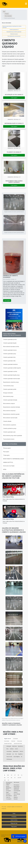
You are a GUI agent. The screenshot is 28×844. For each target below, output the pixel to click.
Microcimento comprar (9, 403)
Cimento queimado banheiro (10, 364)
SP (14, 775)
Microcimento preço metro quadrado (12, 435)
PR (18, 775)
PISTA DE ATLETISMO (8, 466)
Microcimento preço (8, 396)
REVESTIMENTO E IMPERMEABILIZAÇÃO (13, 459)
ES (11, 775)
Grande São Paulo (8, 743)
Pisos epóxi (6, 451)
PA (8, 780)
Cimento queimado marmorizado (11, 378)
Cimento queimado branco (10, 350)
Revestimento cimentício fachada (11, 407)
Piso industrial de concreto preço (14, 36)
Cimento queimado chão (9, 361)
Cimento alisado (7, 421)
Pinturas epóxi (7, 448)
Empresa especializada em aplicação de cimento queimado (12, 27)
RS (4, 777)
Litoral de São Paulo (18, 743)
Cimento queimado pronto (10, 339)
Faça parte (14, 826)
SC (21, 775)
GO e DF (19, 777)
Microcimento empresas (9, 410)
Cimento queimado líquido (9, 343)
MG (8, 775)
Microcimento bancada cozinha (11, 346)
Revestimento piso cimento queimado (14, 31)
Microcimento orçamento (9, 425)
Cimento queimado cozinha (10, 371)
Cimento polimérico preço (9, 428)
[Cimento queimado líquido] (14, 81)
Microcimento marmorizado (10, 417)
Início (14, 813)
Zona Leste (19, 741)
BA (11, 777)
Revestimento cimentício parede (11, 414)
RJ (4, 775)
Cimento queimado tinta (9, 357)
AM (5, 780)
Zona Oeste (6, 741)
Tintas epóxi (6, 455)
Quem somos (14, 820)
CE (14, 777)
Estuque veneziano (8, 393)
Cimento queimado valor (9, 432)
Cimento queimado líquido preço (11, 375)
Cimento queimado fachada (10, 400)
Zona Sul (13, 741)
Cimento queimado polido (9, 389)
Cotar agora (14, 97)
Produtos (14, 816)
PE (8, 777)
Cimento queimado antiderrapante (12, 368)
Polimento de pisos (14, 34)
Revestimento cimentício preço (11, 382)
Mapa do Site (14, 823)
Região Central (7, 738)
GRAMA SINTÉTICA (8, 462)
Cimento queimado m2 (14, 29)
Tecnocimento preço (8, 385)
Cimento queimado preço (9, 353)
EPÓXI (4, 469)
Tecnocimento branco (8, 439)
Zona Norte (15, 738)
